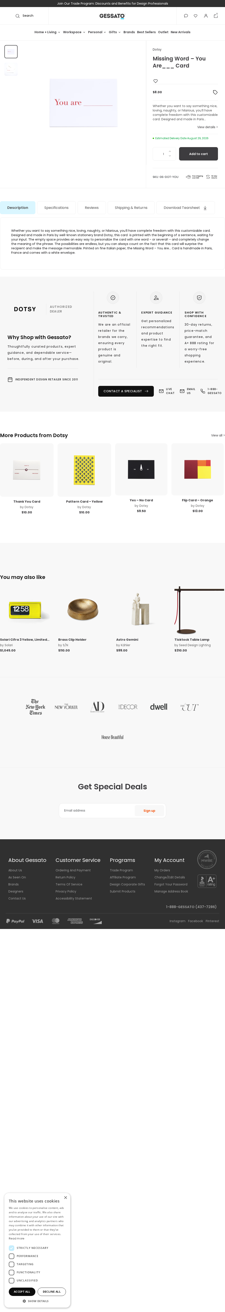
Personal (95, 32)
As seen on (17, 877)
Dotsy (157, 49)
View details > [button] (207, 127)
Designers (15, 891)
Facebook (196, 921)
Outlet (163, 32)
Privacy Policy (66, 891)
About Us (15, 870)
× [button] (65, 1197)
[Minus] (170, 157)
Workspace (72, 32)
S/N (65, 645)
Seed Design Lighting (195, 645)
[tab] (17, 207)
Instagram (178, 921)
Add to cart (198, 154)
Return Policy (65, 877)
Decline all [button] (52, 1292)
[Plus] (170, 150)
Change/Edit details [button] (169, 877)
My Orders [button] (162, 870)
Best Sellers (146, 32)
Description (17, 207)
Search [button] (27, 15)
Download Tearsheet (182, 207)
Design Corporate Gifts (127, 884)
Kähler (125, 645)
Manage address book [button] (171, 891)
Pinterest (212, 921)
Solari (9, 645)
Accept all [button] (22, 1292)
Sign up (149, 810)
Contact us (17, 898)
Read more (16, 1238)
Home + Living (45, 32)
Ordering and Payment (73, 870)
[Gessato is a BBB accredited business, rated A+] (207, 881)
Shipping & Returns (131, 207)
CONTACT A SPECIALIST (122, 391)
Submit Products (122, 891)
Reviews (92, 207)
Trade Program (121, 870)
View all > (218, 435)
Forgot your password (170, 884)
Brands (129, 32)
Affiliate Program (123, 877)
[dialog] (37, 1250)
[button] (186, 15)
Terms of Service (69, 884)
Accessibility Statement (74, 898)
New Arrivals (181, 32)
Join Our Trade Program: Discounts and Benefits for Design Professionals (112, 3)
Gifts (113, 32)
